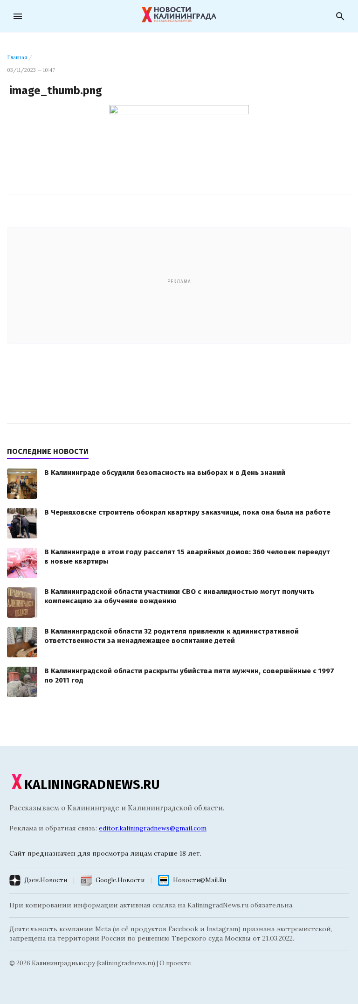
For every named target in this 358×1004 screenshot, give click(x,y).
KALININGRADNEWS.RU (92, 784)
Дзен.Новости (45, 880)
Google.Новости (120, 880)
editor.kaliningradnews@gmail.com (153, 828)
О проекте (175, 963)
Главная (17, 57)
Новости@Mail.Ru (199, 880)
